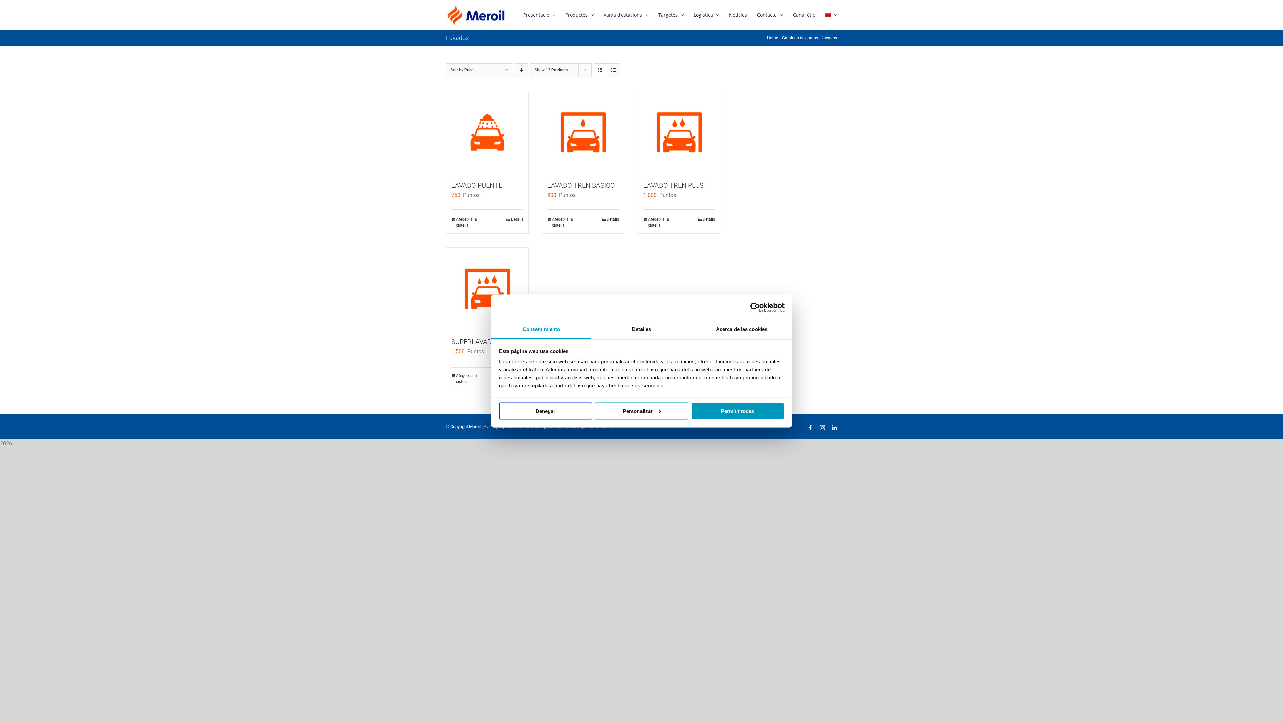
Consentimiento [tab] (541, 329)
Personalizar (638, 411)
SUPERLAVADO (473, 342)
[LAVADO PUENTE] (487, 132)
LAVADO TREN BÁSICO (581, 185)
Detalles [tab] (641, 329)
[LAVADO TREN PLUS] (679, 132)
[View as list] (613, 70)
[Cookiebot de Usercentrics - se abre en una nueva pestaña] (755, 307)
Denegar (545, 411)
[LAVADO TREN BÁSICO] (583, 132)
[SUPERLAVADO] (487, 289)
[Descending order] (521, 70)
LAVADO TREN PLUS (673, 185)
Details (517, 219)
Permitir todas (737, 411)
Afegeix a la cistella (466, 222)
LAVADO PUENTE (476, 185)
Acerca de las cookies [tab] (741, 329)
